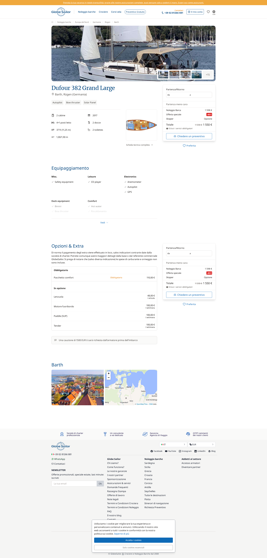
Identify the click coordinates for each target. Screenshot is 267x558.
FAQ (109, 511)
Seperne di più (121, 533)
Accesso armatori (191, 463)
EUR (194, 444)
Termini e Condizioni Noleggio (123, 507)
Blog (213, 451)
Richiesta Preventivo (155, 507)
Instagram (187, 451)
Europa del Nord (82, 22)
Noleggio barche (64, 22)
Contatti (111, 519)
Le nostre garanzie (117, 471)
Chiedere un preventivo (191, 136)
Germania (97, 22)
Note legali (112, 499)
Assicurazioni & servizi (119, 483)
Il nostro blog (114, 515)
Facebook (158, 451)
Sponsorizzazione (116, 479)
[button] (86, 11)
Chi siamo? (112, 463)
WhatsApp (59, 459)
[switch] (189, 146)
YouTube (172, 451)
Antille (147, 487)
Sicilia (147, 467)
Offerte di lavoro (116, 495)
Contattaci (59, 463)
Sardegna (149, 463)
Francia (148, 479)
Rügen (107, 22)
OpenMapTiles (142, 404)
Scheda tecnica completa (138, 144)
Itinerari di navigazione (156, 503)
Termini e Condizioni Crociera (122, 503)
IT (165, 444)
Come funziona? (115, 467)
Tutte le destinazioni (155, 495)
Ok (100, 483)
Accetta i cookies (133, 540)
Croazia (148, 475)
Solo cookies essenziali (133, 547)
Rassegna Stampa (116, 491)
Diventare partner (191, 467)
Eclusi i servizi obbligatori (180, 128)
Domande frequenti (117, 487)
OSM (151, 404)
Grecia (147, 471)
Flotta (147, 499)
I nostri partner (115, 475)
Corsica (148, 483)
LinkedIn (201, 451)
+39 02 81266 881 (63, 454)
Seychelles (149, 491)
